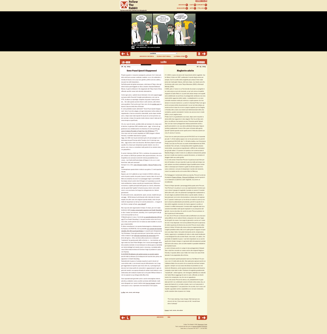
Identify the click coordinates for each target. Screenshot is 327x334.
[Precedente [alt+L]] (125, 54)
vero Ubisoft (141, 204)
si (203, 103)
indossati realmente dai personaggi (145, 235)
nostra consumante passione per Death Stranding (146, 210)
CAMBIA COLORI (201, 1)
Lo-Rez (123, 292)
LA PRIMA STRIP (179, 56)
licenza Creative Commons (200, 326)
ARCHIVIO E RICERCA (147, 56)
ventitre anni (156, 104)
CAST (192, 5)
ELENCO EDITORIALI (164, 56)
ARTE (192, 8)
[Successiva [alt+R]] (202, 54)
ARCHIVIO (182, 5)
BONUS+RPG (181, 8)
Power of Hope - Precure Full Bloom (183, 177)
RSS (169, 317)
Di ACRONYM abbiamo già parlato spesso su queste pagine (140, 254)
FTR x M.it (201, 8)
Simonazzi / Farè (202, 324)
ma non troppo (150, 283)
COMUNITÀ (201, 5)
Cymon (167, 310)
